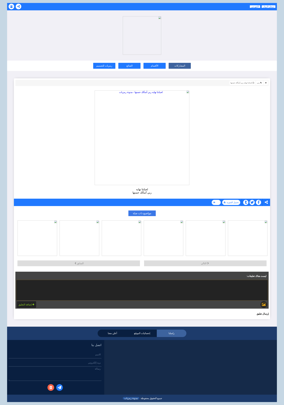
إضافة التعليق (25, 304)
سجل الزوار (268, 6)
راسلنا (172, 333)
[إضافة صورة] (263, 304)
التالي (203, 263)
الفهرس (255, 6)
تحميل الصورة (233, 202)
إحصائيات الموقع (142, 333)
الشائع (129, 65)
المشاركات (179, 65)
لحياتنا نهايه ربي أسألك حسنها (241, 83)
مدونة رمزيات (131, 398)
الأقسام (154, 65)
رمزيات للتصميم (104, 65)
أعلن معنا (112, 333)
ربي (258, 83)
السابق (80, 263)
